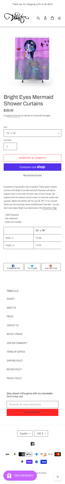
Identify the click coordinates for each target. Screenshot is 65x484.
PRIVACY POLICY (14, 378)
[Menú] (59, 17)
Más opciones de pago (32, 175)
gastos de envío (13, 115)
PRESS (10, 316)
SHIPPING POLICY (15, 360)
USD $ (40, 433)
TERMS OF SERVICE (16, 351)
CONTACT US (13, 325)
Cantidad (7, 140)
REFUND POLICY (14, 369)
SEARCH (10, 298)
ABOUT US (11, 307)
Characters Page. (49, 207)
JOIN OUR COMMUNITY (17, 343)
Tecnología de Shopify (38, 473)
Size (5, 127)
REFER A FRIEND (14, 334)
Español (24, 433)
